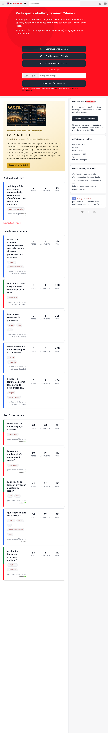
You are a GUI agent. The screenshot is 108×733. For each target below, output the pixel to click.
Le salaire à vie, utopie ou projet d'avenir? (15, 426)
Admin (21, 441)
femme (11, 325)
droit (19, 325)
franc (18, 496)
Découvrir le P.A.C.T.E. (18, 165)
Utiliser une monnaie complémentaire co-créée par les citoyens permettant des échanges (15, 248)
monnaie (12, 262)
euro (10, 496)
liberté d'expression (16, 530)
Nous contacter (78, 189)
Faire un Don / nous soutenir (84, 186)
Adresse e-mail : (31, 76)
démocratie (13, 297)
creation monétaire (15, 267)
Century (23, 541)
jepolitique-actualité (16, 209)
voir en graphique (79, 160)
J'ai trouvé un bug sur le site (84, 174)
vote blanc (12, 565)
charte (57, 88)
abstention (12, 569)
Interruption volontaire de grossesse (13, 317)
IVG (10, 330)
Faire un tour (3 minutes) (85, 118)
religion (11, 393)
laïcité (20, 520)
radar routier (13, 465)
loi (9, 525)
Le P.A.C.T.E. (20, 135)
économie (12, 362)
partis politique (14, 397)
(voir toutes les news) (12, 223)
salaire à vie (13, 434)
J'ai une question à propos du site (86, 177)
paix (10, 534)
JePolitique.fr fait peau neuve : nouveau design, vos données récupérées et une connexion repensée (16, 195)
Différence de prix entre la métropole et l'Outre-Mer (16, 349)
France (11, 357)
